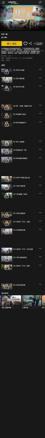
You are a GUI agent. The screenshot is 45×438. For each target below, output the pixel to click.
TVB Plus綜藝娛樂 (27, 58)
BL (20, 58)
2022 (9, 56)
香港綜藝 (8, 58)
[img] (13, 3)
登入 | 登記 (11, 43)
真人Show (15, 58)
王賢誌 (8, 60)
